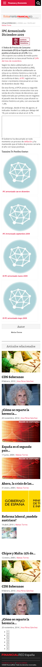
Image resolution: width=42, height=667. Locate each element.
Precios (13, 23)
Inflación (6, 23)
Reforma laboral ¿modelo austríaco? (19, 518)
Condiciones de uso (8, 663)
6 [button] (7, 648)
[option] (21, 401)
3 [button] (7, 638)
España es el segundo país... (17, 448)
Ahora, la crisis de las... (18, 483)
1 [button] (7, 632)
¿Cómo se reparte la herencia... (15, 411)
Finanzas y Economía (17, 3)
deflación (28, 141)
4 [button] (7, 642)
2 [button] (7, 635)
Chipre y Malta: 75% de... (18, 553)
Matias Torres (6, 25)
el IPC (22, 78)
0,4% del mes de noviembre (20, 59)
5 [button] (7, 645)
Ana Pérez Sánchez (25, 381)
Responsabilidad (21, 663)
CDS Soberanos (13, 376)
